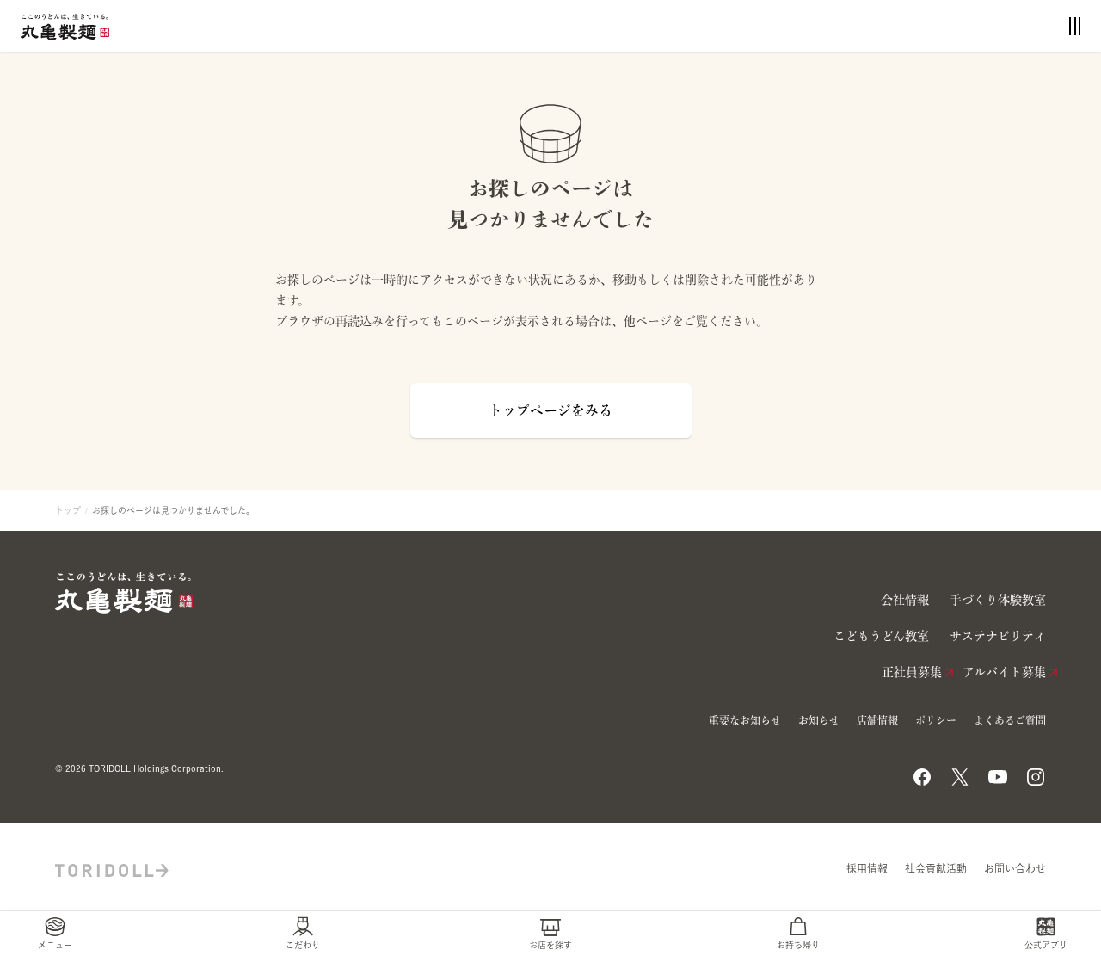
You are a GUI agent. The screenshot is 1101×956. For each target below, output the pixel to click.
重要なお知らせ (745, 720)
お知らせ (819, 720)
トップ (68, 510)
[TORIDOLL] (112, 868)
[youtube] (997, 772)
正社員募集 (912, 672)
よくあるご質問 (1010, 720)
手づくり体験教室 (998, 600)
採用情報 (867, 868)
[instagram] (1035, 772)
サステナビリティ (998, 636)
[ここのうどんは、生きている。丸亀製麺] (65, 25)
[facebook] (922, 772)
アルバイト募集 (1004, 672)
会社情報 (905, 600)
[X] (960, 772)
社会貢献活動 (936, 868)
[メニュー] (1075, 26)
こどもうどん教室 (881, 636)
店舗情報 (877, 720)
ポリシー (935, 720)
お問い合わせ (1015, 868)
